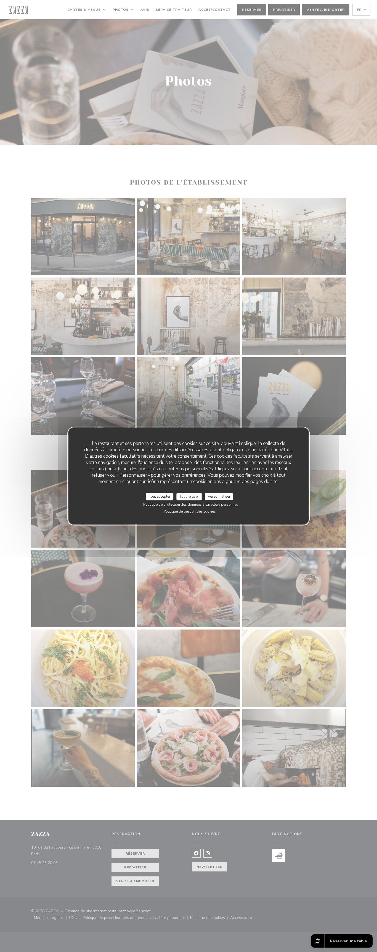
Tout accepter (160, 496)
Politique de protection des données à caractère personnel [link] (190, 504)
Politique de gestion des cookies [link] (189, 511)
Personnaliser (219, 496)
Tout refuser (189, 496)
